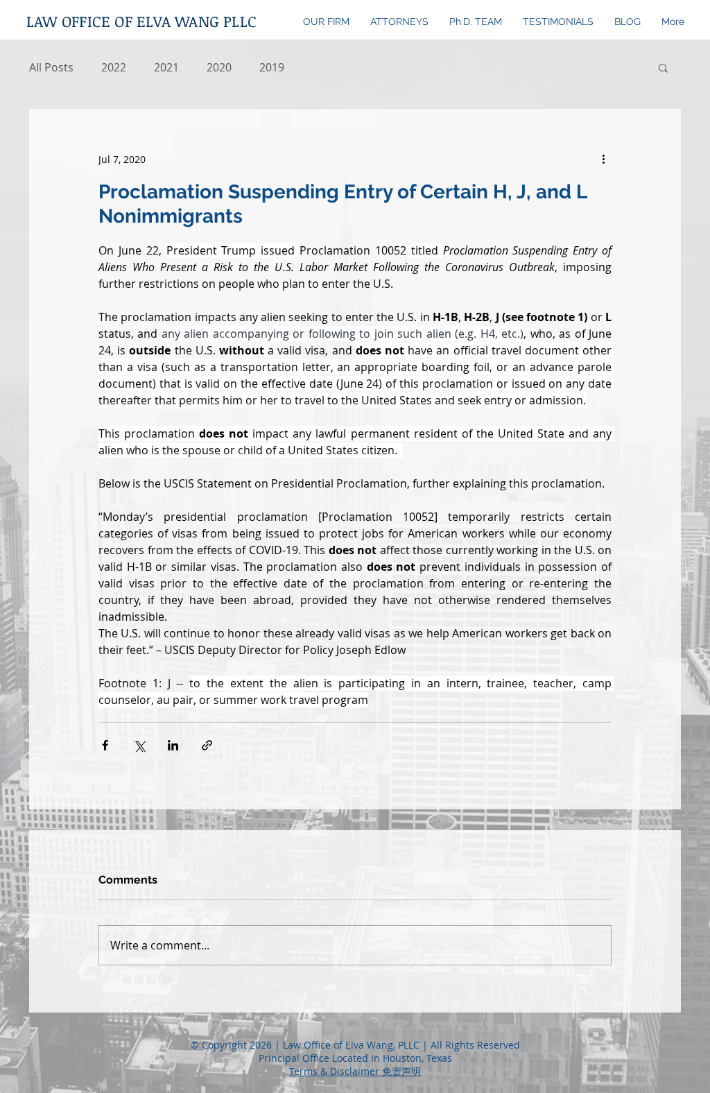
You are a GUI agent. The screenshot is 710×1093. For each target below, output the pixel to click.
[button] (663, 67)
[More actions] (603, 158)
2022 (113, 67)
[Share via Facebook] (105, 745)
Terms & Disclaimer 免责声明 (355, 1071)
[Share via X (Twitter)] (139, 745)
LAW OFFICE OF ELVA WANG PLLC (141, 20)
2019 (271, 67)
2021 (166, 67)
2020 (219, 67)
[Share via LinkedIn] (173, 745)
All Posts (51, 67)
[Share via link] (207, 745)
